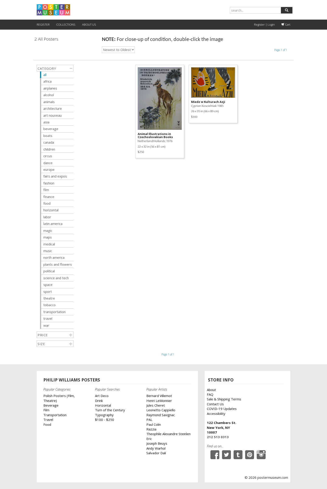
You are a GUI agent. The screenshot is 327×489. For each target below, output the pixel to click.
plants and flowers (57, 264)
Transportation (55, 415)
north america (54, 257)
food (46, 203)
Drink (99, 400)
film (46, 189)
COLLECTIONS (65, 24)
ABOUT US (89, 24)
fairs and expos (55, 176)
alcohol (48, 95)
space (47, 284)
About (211, 389)
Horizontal (103, 405)
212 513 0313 (218, 437)
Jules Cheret (155, 405)
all (44, 74)
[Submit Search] (287, 10)
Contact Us (215, 404)
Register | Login (264, 24)
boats (47, 135)
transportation (54, 312)
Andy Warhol (156, 448)
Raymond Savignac (160, 415)
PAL (149, 419)
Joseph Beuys (156, 443)
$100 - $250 (104, 419)
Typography (104, 415)
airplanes (50, 88)
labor (47, 217)
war (46, 325)
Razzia (151, 429)
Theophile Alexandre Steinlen (168, 434)
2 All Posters (46, 39)
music (47, 251)
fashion (48, 183)
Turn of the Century (110, 410)
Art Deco (102, 395)
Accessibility (216, 413)
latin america (53, 223)
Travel (48, 419)
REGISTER (43, 24)
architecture (52, 108)
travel (47, 318)
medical (49, 244)
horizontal (51, 210)
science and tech (56, 278)
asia (46, 122)
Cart (287, 24)
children (49, 149)
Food (47, 424)
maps (47, 237)
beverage (50, 128)
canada (48, 142)
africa (47, 81)
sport (47, 291)
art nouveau (52, 115)
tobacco (49, 305)
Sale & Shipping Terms (224, 399)
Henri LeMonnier (159, 400)
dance (47, 163)
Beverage (51, 405)
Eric (149, 438)
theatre (49, 298)
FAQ (210, 394)
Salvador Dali (156, 453)
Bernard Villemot (159, 395)
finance (48, 196)
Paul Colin (153, 424)
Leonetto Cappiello (160, 410)
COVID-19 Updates (222, 408)
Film (46, 410)
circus (47, 156)
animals (49, 102)
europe (48, 169)
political (49, 271)
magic (47, 230)
